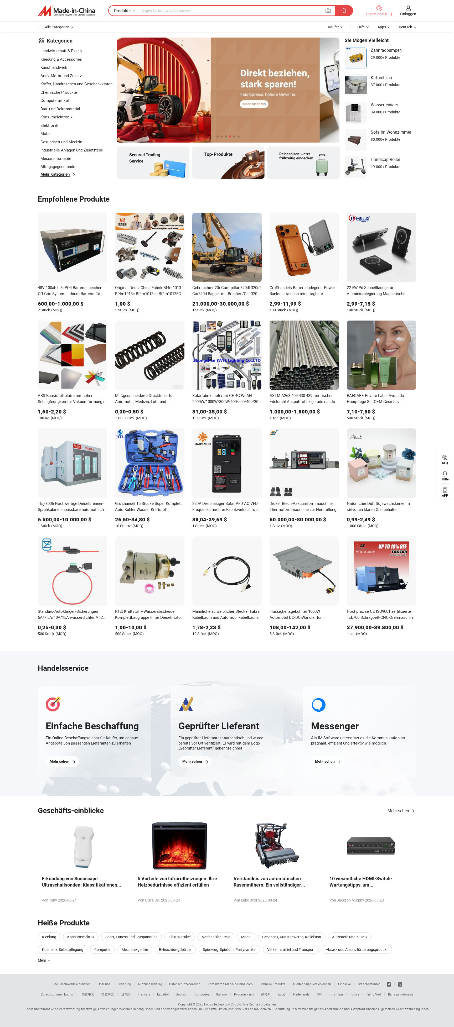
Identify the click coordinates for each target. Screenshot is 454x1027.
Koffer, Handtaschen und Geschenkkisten (76, 83)
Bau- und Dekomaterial (60, 108)
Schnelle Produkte (272, 984)
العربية (281, 994)
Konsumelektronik (56, 116)
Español (163, 994)
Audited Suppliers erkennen (311, 984)
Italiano (221, 994)
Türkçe (354, 994)
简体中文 (88, 994)
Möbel (45, 133)
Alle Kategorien (57, 26)
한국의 (265, 994)
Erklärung (124, 984)
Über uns (104, 984)
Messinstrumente (55, 158)
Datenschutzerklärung (184, 984)
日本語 (126, 994)
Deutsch (181, 994)
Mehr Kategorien (55, 174)
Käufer (333, 26)
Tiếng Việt (373, 994)
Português (201, 994)
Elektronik (49, 125)
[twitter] (400, 984)
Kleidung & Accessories (61, 59)
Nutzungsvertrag (150, 984)
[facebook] (389, 984)
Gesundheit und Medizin (61, 141)
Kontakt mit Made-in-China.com (230, 984)
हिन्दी (319, 994)
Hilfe (361, 26)
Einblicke (344, 984)
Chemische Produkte (58, 92)
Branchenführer (369, 984)
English (69, 994)
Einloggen (408, 13)
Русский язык (244, 994)
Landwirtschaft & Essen (61, 50)
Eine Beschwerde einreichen (71, 984)
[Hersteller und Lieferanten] (66, 10)
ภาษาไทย (336, 994)
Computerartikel (54, 100)
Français (144, 994)
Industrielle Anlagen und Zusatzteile (71, 150)
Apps (382, 26)
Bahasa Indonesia (401, 994)
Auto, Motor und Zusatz (61, 75)
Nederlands (301, 994)
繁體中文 (107, 994)
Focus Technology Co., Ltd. (223, 1004)
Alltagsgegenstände (57, 166)
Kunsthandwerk (53, 67)
